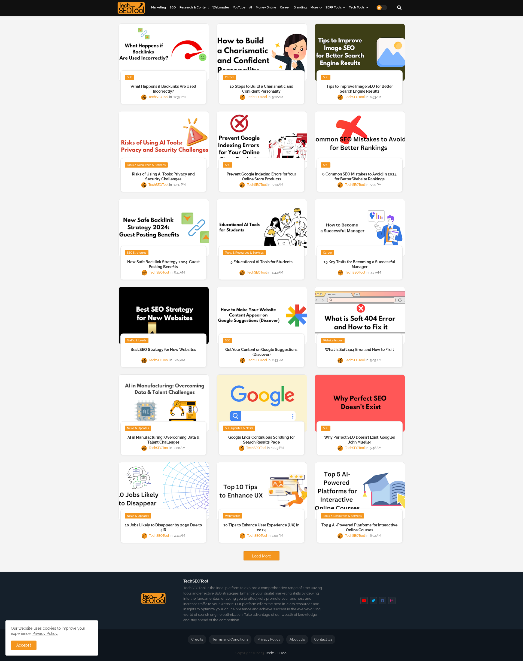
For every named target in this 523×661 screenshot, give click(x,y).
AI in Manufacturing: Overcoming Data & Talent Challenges (163, 439)
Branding (300, 7)
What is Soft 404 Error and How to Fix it (359, 349)
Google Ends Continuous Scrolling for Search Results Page (261, 439)
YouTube (239, 7)
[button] (399, 7)
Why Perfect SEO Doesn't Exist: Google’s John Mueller (359, 439)
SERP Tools (334, 7)
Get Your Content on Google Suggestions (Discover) (261, 352)
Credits (197, 639)
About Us (297, 639)
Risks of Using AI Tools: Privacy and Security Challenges (163, 176)
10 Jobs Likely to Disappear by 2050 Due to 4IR (163, 527)
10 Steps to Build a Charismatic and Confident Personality (261, 88)
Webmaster (220, 7)
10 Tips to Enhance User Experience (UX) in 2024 (261, 527)
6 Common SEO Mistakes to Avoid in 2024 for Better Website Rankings (359, 176)
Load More (261, 556)
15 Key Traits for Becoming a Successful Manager (359, 264)
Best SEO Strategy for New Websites (163, 349)
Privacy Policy (268, 639)
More (314, 7)
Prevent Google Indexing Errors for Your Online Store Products (261, 176)
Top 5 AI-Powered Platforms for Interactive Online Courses (359, 527)
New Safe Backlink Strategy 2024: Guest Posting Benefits (163, 264)
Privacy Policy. (45, 633)
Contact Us (323, 639)
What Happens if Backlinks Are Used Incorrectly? (163, 88)
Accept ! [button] (23, 645)
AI (250, 7)
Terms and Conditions (230, 639)
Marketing (158, 7)
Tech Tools (356, 7)
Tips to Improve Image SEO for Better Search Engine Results (359, 88)
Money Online (266, 7)
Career (285, 7)
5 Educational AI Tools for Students (261, 262)
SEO (173, 7)
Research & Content (194, 7)
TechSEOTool (276, 653)
